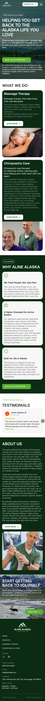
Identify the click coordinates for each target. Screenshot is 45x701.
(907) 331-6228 (8, 666)
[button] (41, 4)
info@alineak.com (9, 672)
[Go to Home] (6, 4)
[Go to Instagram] (3, 656)
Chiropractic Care (11, 648)
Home (4, 636)
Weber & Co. (38, 697)
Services (6, 640)
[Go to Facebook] (8, 656)
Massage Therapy (10, 644)
